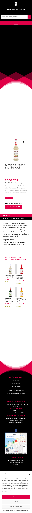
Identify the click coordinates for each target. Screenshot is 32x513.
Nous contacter (13, 206)
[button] (29, 474)
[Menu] (16, 23)
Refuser (16, 502)
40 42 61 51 (16, 406)
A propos (16, 380)
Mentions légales (16, 387)
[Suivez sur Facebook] (16, 430)
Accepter (16, 497)
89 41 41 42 (16, 411)
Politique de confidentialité (21, 510)
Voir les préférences (16, 506)
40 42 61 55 (16, 464)
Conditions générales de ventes (16, 393)
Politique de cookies (8, 510)
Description (7, 216)
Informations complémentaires (14, 218)
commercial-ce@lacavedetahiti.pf (16, 413)
